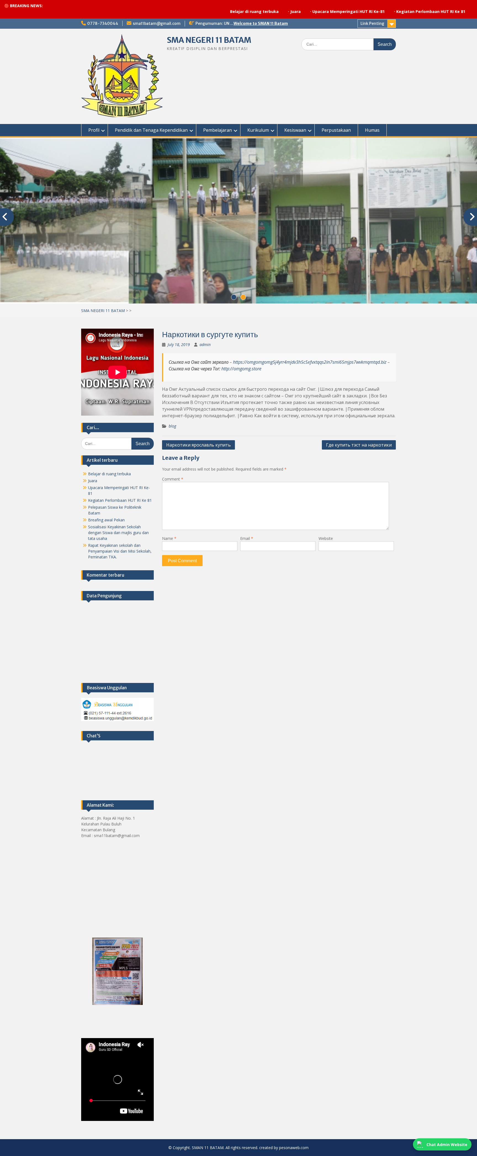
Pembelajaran (217, 130)
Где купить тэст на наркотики (359, 444)
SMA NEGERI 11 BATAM (209, 40)
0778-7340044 (102, 23)
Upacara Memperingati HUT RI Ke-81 (296, 11)
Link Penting (372, 23)
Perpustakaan (336, 130)
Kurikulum (258, 130)
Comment (172, 478)
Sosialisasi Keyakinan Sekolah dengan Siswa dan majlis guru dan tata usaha (118, 531)
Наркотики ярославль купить (198, 444)
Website (326, 537)
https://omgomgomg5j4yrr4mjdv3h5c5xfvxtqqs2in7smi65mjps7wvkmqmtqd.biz (309, 361)
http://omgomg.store (241, 368)
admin (205, 343)
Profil (93, 130)
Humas (372, 130)
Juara (243, 11)
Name (169, 537)
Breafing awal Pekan (106, 518)
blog (172, 424)
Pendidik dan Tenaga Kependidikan (151, 130)
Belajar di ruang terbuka (202, 11)
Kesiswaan (295, 130)
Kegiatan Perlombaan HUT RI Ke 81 (378, 11)
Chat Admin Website (446, 1144)
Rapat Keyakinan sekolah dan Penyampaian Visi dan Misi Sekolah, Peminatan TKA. (120, 550)
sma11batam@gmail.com (157, 23)
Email (246, 537)
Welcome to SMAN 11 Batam (261, 23)
